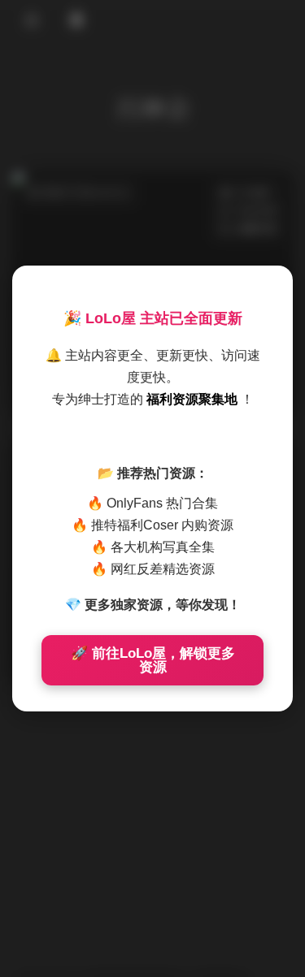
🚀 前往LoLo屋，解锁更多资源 (153, 660)
